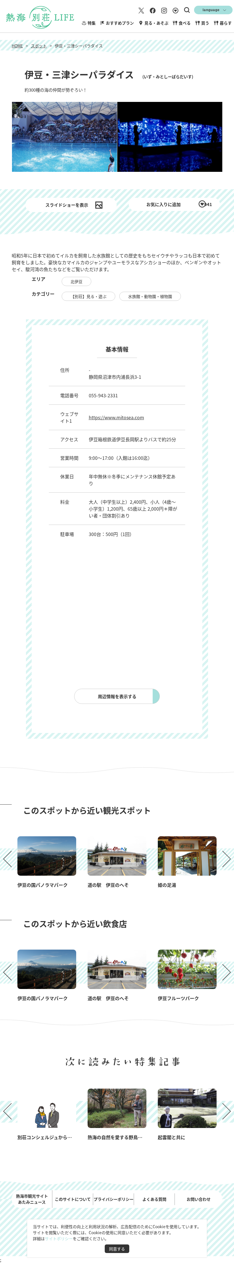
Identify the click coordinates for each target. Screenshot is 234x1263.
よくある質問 (154, 1199)
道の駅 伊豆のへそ (108, 884)
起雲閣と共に (171, 1137)
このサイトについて (73, 1199)
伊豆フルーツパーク (178, 998)
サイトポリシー (59, 1238)
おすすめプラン (120, 23)
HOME (17, 46)
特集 (92, 23)
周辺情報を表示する (117, 696)
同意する (117, 1249)
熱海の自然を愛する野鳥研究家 (120, 1137)
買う (205, 23)
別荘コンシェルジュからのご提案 (51, 1137)
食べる (185, 23)
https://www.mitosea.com (116, 417)
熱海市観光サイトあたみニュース (32, 1199)
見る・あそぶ (156, 23)
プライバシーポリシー (114, 1199)
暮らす (226, 23)
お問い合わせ (199, 1199)
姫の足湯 (167, 884)
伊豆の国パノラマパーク (42, 884)
